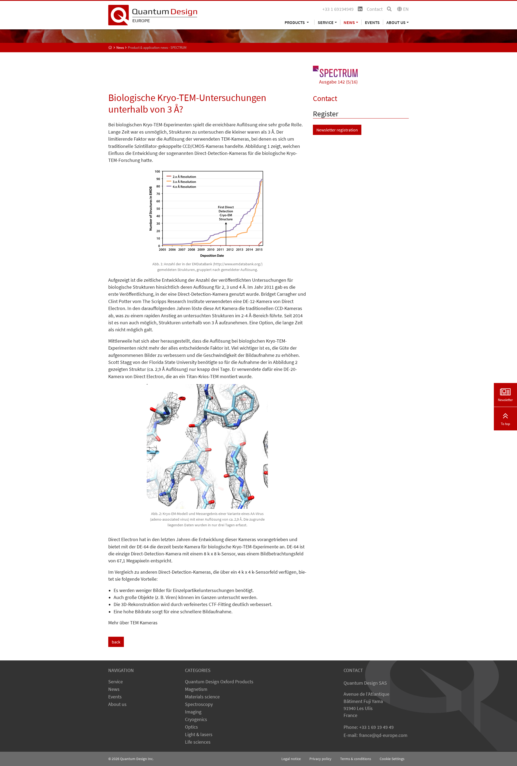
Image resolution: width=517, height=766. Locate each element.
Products (295, 22)
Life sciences (198, 742)
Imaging (193, 712)
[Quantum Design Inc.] (152, 15)
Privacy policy (320, 758)
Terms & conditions (355, 758)
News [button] (349, 22)
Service (115, 682)
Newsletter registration (337, 130)
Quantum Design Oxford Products (219, 682)
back (116, 642)
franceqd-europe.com (383, 735)
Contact (375, 9)
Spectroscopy (199, 704)
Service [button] (326, 22)
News (114, 689)
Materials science (202, 697)
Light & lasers (198, 734)
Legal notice (291, 758)
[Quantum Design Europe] (110, 47)
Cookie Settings (392, 758)
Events (372, 22)
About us (117, 704)
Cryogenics (196, 719)
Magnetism (196, 689)
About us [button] (396, 22)
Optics (191, 727)
